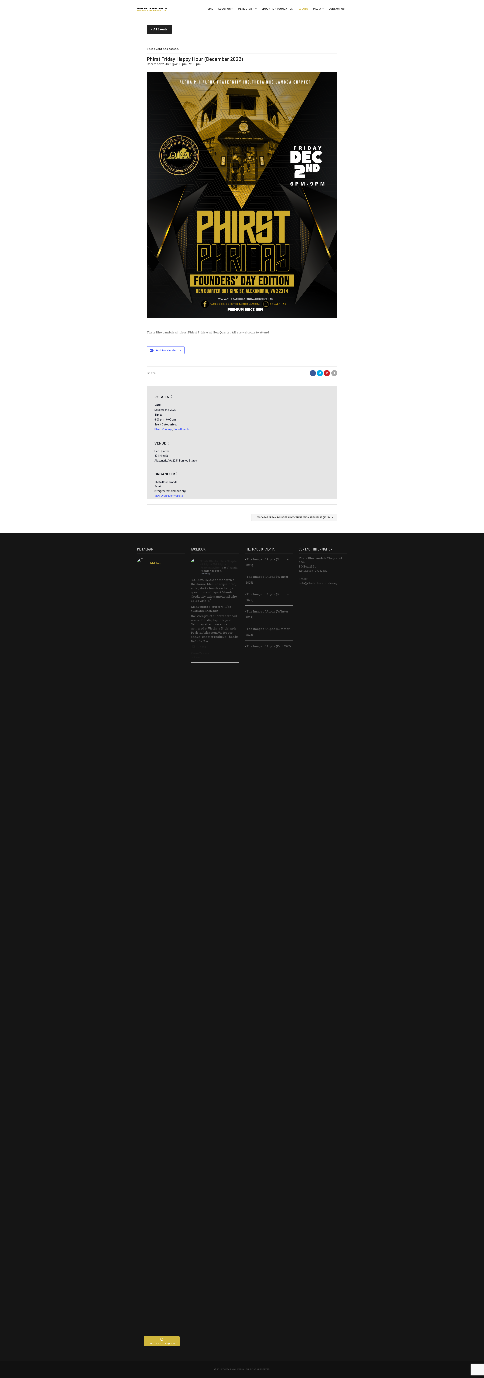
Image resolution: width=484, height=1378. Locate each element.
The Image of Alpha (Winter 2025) (267, 579)
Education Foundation (277, 8)
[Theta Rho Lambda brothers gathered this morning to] (161, 1243)
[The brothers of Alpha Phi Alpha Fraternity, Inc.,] (177, 898)
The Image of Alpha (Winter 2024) (267, 614)
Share (196, 657)
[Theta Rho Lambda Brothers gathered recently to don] (145, 1250)
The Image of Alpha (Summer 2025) (268, 562)
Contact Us (337, 8)
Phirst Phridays (163, 429)
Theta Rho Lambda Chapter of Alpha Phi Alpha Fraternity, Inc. (219, 564)
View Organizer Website (168, 495)
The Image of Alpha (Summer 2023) (268, 631)
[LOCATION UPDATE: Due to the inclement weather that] (177, 684)
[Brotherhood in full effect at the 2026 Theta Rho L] (145, 605)
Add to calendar (166, 350)
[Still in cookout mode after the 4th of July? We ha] (145, 909)
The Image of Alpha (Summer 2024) (268, 597)
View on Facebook (200, 653)
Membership (246, 8)
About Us (224, 8)
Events (303, 8)
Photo (202, 647)
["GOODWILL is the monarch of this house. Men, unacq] (161, 699)
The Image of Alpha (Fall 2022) (269, 646)
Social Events (181, 429)
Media (317, 8)
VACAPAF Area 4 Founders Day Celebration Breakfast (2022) (295, 517)
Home (209, 8)
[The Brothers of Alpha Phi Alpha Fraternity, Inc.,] (161, 1075)
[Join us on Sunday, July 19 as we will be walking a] (161, 874)
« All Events (159, 29)
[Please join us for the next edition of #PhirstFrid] (145, 1081)
